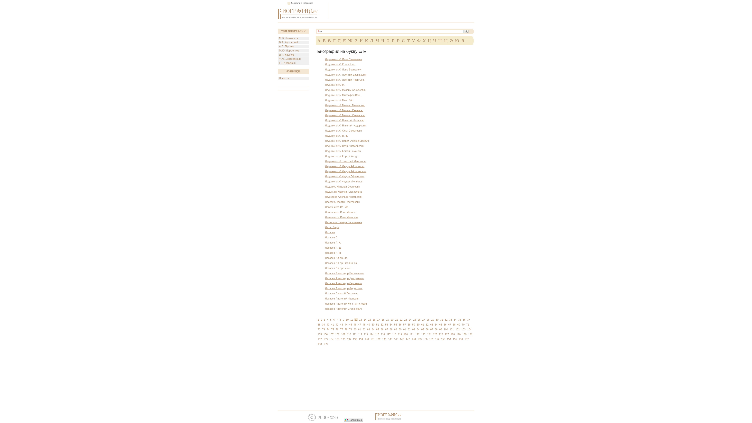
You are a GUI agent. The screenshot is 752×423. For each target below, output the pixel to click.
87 (386, 329)
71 (467, 324)
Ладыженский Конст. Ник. (340, 64)
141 (373, 339)
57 (404, 324)
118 (394, 334)
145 (396, 339)
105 (320, 334)
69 (458, 324)
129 (458, 334)
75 (332, 329)
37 (468, 319)
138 (355, 339)
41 (332, 324)
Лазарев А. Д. (333, 247)
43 (341, 324)
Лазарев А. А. (333, 242)
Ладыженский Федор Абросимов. (344, 166)
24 (410, 319)
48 (364, 324)
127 (447, 334)
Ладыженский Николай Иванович (344, 120)
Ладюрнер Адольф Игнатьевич (343, 196)
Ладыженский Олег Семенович (343, 130)
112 (360, 334)
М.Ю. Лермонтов (289, 50)
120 (406, 334)
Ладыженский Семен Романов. (343, 151)
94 (418, 329)
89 (395, 329)
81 (359, 329)
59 (413, 324)
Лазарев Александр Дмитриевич (344, 278)
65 (440, 324)
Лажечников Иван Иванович (341, 217)
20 (392, 319)
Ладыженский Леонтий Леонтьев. (345, 79)
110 (349, 334)
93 (413, 329)
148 (414, 339)
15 (369, 319)
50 (373, 324)
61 (422, 324)
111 (354, 334)
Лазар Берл (332, 227)
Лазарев (330, 232)
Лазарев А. (331, 237)
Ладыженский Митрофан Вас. (343, 95)
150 (425, 339)
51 (377, 324)
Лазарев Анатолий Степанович (343, 308)
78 (346, 329)
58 (409, 324)
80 (355, 329)
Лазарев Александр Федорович (343, 288)
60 (418, 324)
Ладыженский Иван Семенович (343, 59)
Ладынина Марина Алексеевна (343, 191)
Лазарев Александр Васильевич (344, 273)
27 (423, 319)
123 (423, 334)
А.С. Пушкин (286, 46)
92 (409, 329)
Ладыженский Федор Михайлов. (344, 181)
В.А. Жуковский (288, 42)
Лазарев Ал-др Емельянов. (341, 263)
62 (427, 324)
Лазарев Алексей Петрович (341, 293)
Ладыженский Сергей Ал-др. (342, 156)
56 (400, 324)
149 (420, 339)
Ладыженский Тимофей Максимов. (345, 161)
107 (331, 334)
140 (367, 339)
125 (435, 334)
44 (346, 324)
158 (320, 344)
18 (383, 319)
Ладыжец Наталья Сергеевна (342, 186)
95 (422, 329)
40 (328, 324)
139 (361, 339)
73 (323, 329)
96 (427, 329)
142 (378, 339)
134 (331, 339)
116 (383, 334)
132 (320, 339)
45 (350, 324)
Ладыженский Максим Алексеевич (345, 89)
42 (337, 324)
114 (371, 334)
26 (419, 319)
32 (446, 319)
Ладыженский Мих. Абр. (339, 100)
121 (411, 334)
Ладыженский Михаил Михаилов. (345, 105)
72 (319, 329)
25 (414, 319)
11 (351, 319)
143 (384, 339)
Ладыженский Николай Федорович (345, 125)
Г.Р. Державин (287, 62)
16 (374, 319)
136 (343, 339)
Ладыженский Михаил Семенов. (344, 110)
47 (359, 324)
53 (386, 324)
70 (463, 324)
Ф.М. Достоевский (290, 58)
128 (453, 334)
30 (437, 319)
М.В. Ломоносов (288, 38)
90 (400, 329)
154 (449, 339)
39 (323, 324)
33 (450, 319)
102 (458, 329)
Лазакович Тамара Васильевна (343, 222)
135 (337, 339)
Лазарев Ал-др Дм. (336, 257)
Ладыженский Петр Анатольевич (344, 145)
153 (443, 339)
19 (387, 319)
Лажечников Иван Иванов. (340, 212)
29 (432, 319)
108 (337, 334)
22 (401, 319)
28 (428, 319)
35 (459, 319)
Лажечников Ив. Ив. (337, 207)
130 (464, 334)
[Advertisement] (403, 10)
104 (469, 329)
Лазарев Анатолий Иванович (342, 298)
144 (390, 339)
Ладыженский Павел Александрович (347, 140)
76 (337, 329)
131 (470, 334)
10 (347, 319)
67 (449, 324)
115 (377, 334)
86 (382, 329)
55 (395, 324)
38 (319, 324)
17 (378, 319)
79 (350, 329)
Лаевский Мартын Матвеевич (342, 201)
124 (429, 334)
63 (431, 324)
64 (436, 324)
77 (341, 329)
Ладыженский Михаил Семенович (345, 115)
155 (455, 339)
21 (396, 319)
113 (366, 334)
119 (400, 334)
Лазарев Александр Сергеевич (343, 283)
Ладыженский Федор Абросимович (345, 171)
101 (452, 329)
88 (391, 329)
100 (446, 329)
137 (349, 339)
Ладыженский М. (335, 84)
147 (408, 339)
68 (454, 324)
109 (343, 334)
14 (365, 319)
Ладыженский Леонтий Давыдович (345, 74)
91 (404, 329)
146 (402, 339)
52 (382, 324)
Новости (284, 78)
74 (328, 329)
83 (368, 329)
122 (417, 334)
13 (360, 319)
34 (455, 319)
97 (431, 329)
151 (431, 339)
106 (326, 334)
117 (388, 334)
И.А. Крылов (286, 54)
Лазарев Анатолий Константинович (346, 303)
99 (440, 329)
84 (373, 329)
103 (463, 329)
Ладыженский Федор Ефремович (344, 176)
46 (355, 324)
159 (326, 344)
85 (377, 329)
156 (461, 339)
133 (326, 339)
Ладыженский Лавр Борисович (343, 69)
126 (441, 334)
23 (405, 319)
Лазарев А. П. (333, 252)
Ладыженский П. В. (336, 135)
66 (445, 324)
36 (464, 319)
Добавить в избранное (302, 3)
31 (441, 319)
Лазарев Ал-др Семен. (338, 268)
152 (437, 339)
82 (364, 329)
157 (467, 339)
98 (436, 329)
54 (391, 324)
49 (368, 324)
